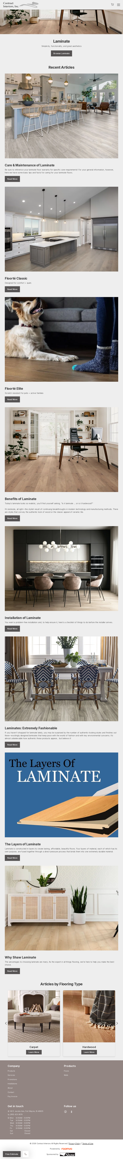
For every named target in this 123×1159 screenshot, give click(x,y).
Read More (12, 179)
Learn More (34, 1052)
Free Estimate (11, 1154)
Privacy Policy (75, 1143)
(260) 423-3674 (16, 1114)
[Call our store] (26, 1154)
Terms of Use (87, 1143)
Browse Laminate (61, 53)
